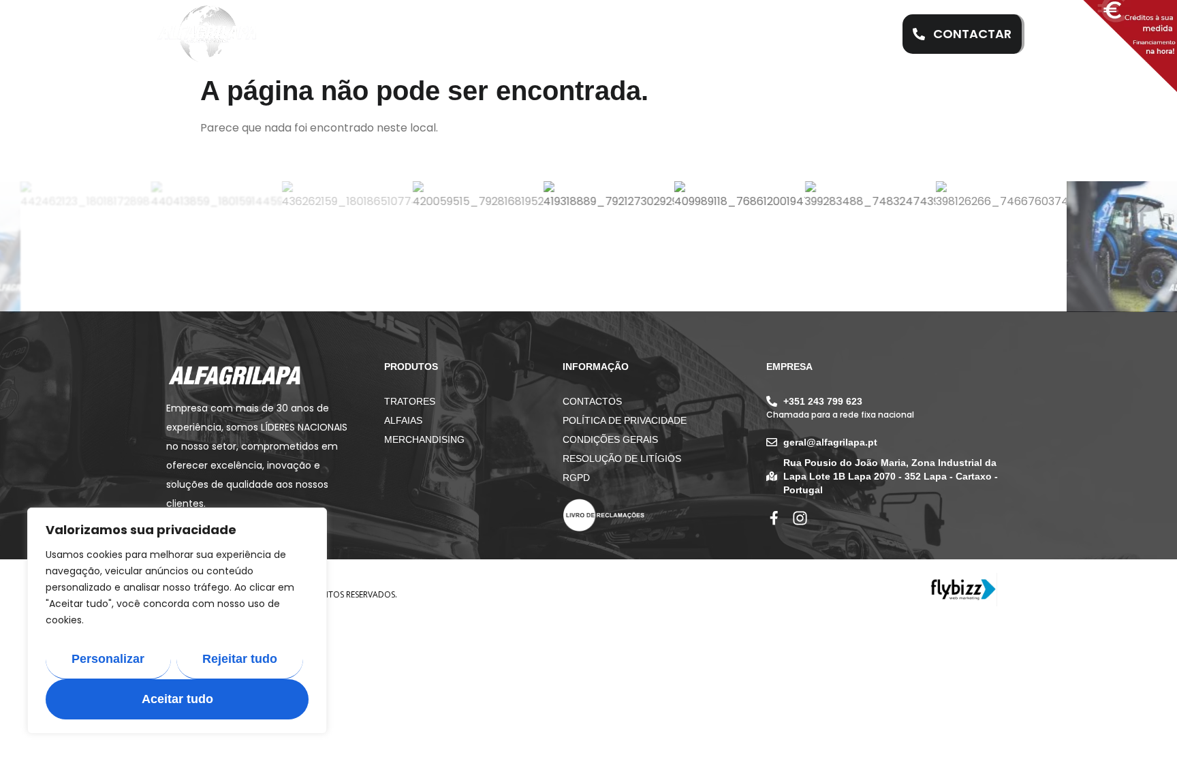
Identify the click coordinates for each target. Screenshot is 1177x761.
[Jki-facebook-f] (774, 518)
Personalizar (108, 659)
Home (352, 34)
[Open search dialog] (867, 34)
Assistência (524, 34)
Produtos (614, 34)
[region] (177, 621)
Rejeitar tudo (239, 659)
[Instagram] (800, 518)
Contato (797, 34)
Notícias (706, 34)
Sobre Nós (429, 34)
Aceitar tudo (177, 699)
